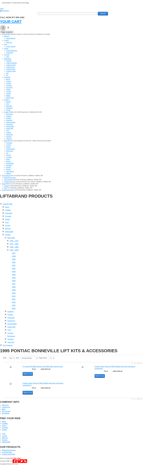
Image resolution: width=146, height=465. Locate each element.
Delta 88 (8, 61)
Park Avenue (10, 171)
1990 (14, 262)
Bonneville (9, 114)
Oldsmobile (7, 59)
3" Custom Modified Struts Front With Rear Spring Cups (43, 366)
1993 (14, 271)
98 (7, 75)
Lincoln (6, 40)
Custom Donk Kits (9, 182)
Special (8, 169)
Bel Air (8, 79)
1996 (14, 281)
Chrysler (6, 55)
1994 (14, 275)
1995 (14, 278)
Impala (8, 89)
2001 (14, 296)
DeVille (8, 102)
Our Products (6, 175)
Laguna (8, 91)
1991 (14, 265)
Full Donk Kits (8, 179)
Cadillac (6, 100)
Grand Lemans (10, 122)
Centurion (9, 143)
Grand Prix (9, 124)
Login (2, 8)
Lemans (8, 132)
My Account (6, 411)
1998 (14, 287)
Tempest (8, 136)
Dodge (6, 48)
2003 (14, 302)
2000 (14, 293)
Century (8, 145)
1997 (14, 284)
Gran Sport (9, 151)
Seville (8, 110)
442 (7, 73)
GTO (7, 130)
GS (7, 153)
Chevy (4, 425)
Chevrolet (7, 77)
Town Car (9, 42)
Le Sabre (9, 157)
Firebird (8, 118)
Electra (8, 147)
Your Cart (11, 21)
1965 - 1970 (14, 241)
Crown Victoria (10, 46)
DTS (7, 104)
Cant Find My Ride (8, 190)
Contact (6, 186)
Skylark (8, 167)
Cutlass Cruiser (11, 65)
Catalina (8, 116)
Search (103, 13)
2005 (14, 308)
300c (7, 57)
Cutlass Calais (10, 69)
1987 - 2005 (14, 250)
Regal (8, 159)
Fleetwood (9, 108)
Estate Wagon (10, 149)
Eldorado (9, 106)
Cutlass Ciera (10, 67)
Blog (5, 188)
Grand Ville (9, 128)
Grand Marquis (10, 38)
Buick (6, 141)
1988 (14, 256)
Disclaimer (6, 413)
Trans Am (9, 139)
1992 (14, 268)
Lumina (8, 93)
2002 (14, 299)
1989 (14, 259)
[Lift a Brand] (4, 10)
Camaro (8, 81)
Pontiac (6, 112)
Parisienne (9, 134)
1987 (14, 253)
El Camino (9, 87)
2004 (14, 305)
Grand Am (9, 120)
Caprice (8, 83)
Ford (5, 44)
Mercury (6, 36)
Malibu (8, 96)
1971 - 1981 (14, 244)
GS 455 (8, 155)
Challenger (9, 52)
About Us (5, 405)
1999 (14, 290)
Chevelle (9, 85)
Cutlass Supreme (11, 63)
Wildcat (8, 173)
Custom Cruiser (11, 71)
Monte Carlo (10, 98)
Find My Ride (6, 34)
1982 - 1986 (14, 247)
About (4, 184)
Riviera (8, 161)
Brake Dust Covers (10, 177)
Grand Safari (10, 126)
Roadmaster (10, 163)
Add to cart (27, 374)
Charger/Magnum (11, 50)
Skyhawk (9, 165)
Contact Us (6, 407)
